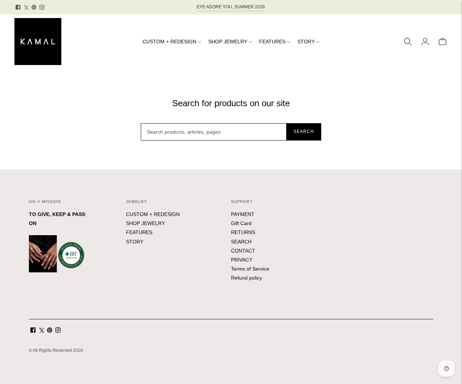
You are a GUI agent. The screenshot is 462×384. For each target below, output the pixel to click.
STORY (306, 41)
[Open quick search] (408, 41)
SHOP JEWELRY (227, 41)
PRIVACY (241, 260)
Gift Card (241, 223)
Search (303, 131)
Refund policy (246, 278)
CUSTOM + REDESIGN (169, 41)
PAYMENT (242, 214)
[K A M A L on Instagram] (41, 7)
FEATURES (272, 41)
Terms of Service (250, 269)
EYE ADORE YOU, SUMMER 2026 (231, 6)
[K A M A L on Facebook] (18, 7)
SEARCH (241, 242)
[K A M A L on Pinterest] (33, 7)
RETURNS (243, 232)
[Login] (425, 41)
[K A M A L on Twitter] (26, 7)
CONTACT (243, 251)
